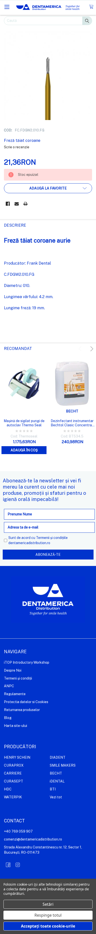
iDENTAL (57, 781)
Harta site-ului (15, 726)
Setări (48, 904)
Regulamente (15, 694)
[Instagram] (18, 865)
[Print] (25, 204)
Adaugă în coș (24, 450)
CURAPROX (14, 765)
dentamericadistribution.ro (29, 543)
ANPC (9, 686)
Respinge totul (48, 915)
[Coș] (91, 6)
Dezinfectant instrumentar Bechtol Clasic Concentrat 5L (72, 423)
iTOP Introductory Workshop (26, 662)
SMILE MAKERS (63, 765)
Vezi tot (56, 797)
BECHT (56, 773)
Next (91, 349)
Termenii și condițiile (52, 538)
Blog (8, 718)
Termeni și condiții (18, 678)
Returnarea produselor (22, 710)
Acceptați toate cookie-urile (48, 926)
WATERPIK (13, 797)
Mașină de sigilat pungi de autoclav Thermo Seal (24, 423)
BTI (53, 789)
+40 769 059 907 (18, 831)
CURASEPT (13, 781)
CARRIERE (13, 773)
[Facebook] (8, 204)
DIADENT (57, 757)
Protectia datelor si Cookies (26, 702)
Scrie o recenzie (16, 147)
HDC (8, 789)
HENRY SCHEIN (17, 757)
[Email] (16, 204)
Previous (81, 349)
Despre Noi (12, 670)
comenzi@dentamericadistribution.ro (33, 839)
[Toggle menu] (7, 7)
